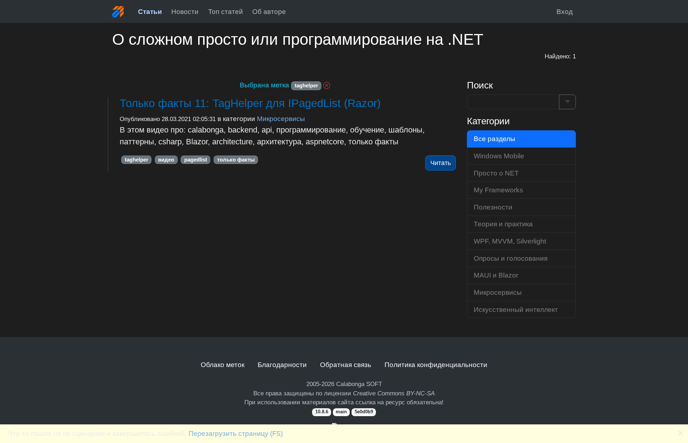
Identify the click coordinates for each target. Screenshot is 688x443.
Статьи (150, 11)
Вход (564, 11)
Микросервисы (281, 118)
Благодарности (282, 365)
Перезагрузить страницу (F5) (235, 433)
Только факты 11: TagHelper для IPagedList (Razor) (250, 103)
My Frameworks (498, 190)
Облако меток (222, 365)
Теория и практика (503, 224)
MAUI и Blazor (496, 275)
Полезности (493, 207)
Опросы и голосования (511, 258)
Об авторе (269, 11)
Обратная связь (345, 365)
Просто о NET (496, 173)
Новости (185, 11)
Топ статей (225, 11)
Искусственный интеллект (516, 309)
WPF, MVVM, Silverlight (510, 241)
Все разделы (494, 139)
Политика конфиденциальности (435, 365)
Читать (440, 163)
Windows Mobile (499, 156)
